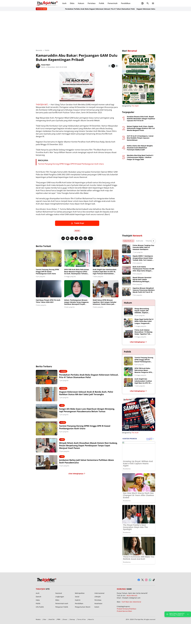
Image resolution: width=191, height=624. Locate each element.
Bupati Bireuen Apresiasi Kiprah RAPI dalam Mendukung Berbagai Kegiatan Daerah (142, 280)
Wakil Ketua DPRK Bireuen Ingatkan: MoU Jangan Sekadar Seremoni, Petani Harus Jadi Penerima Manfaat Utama (104, 302)
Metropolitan (80, 593)
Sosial (77, 597)
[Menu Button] (153, 3)
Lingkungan (59, 597)
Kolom (97, 607)
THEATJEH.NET (42, 104)
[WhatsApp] (85, 238)
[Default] (113, 66)
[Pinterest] (81, 238)
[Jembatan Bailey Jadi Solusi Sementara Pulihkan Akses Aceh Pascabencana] (46, 462)
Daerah (38, 597)
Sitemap (72, 619)
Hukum (81, 3)
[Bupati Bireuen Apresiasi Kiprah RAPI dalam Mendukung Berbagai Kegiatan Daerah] (126, 281)
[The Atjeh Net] (47, 3)
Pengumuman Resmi (82, 607)
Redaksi (38, 619)
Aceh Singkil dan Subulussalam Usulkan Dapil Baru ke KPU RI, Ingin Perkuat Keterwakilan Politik (104, 272)
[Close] (188, 614)
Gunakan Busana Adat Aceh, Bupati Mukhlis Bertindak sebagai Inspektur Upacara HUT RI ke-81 (141, 119)
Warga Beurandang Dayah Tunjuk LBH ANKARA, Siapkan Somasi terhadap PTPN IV (143, 311)
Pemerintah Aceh (61, 603)
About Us (91, 619)
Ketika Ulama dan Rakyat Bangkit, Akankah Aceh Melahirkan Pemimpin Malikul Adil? (140, 148)
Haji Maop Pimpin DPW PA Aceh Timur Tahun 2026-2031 (48, 301)
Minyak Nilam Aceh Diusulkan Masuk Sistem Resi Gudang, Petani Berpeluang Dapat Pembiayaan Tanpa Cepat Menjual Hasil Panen (88, 445)
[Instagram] (146, 579)
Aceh (64, 3)
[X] (72, 238)
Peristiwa (91, 3)
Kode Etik (51, 619)
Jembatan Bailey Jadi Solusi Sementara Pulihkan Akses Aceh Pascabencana (86, 461)
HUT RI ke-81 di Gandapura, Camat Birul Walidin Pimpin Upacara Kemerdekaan (140, 138)
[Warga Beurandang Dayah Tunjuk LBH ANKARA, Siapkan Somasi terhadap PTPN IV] (128, 312)
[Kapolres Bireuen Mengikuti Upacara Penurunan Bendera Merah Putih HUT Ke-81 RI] (126, 291)
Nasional (58, 593)
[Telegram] (76, 238)
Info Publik (40, 607)
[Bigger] (116, 66)
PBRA (58, 619)
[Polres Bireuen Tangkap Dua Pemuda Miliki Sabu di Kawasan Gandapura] (126, 248)
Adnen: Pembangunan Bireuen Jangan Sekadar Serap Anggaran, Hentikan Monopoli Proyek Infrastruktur (76, 302)
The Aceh (135, 433)
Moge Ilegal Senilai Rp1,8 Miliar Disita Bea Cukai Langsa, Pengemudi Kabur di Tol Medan (144, 321)
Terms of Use (81, 619)
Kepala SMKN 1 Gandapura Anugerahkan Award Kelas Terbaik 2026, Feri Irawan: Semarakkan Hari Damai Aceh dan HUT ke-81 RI (143, 258)
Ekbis (72, 3)
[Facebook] (67, 238)
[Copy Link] (63, 238)
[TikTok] (153, 579)
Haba (38, 600)
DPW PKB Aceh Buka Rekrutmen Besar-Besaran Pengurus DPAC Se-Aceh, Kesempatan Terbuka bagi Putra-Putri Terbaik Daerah (76, 272)
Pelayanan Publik (61, 607)
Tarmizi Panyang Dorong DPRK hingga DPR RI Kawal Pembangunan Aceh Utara (71, 164)
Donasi (65, 619)
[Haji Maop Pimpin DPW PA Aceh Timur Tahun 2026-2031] (49, 288)
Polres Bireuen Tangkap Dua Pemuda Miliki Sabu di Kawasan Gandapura (143, 247)
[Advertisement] (95, 30)
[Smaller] (109, 66)
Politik (101, 3)
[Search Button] (147, 3)
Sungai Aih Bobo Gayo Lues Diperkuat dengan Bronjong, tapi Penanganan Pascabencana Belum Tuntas (87, 410)
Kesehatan (98, 603)
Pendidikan (125, 3)
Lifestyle (98, 597)
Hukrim (77, 600)
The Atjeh (135, 106)
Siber (44, 619)
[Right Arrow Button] (153, 241)
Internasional (99, 593)
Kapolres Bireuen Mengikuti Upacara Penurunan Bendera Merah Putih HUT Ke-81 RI (144, 290)
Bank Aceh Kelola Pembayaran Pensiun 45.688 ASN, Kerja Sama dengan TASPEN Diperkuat (143, 269)
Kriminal (63, 371)
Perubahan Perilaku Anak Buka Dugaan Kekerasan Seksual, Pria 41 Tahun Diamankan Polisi (88, 9)
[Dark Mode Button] (142, 3)
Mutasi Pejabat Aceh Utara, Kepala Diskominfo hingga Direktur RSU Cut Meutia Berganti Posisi (141, 128)
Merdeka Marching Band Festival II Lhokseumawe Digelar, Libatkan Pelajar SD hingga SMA (140, 157)
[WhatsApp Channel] (150, 579)
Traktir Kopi (79, 223)
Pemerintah (112, 3)
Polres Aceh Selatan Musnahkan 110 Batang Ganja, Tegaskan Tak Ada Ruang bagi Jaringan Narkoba (144, 332)
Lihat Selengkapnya (75, 474)
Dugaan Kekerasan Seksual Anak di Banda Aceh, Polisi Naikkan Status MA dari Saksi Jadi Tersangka (86, 393)
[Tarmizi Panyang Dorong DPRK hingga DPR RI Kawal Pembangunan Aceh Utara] (49, 258)
